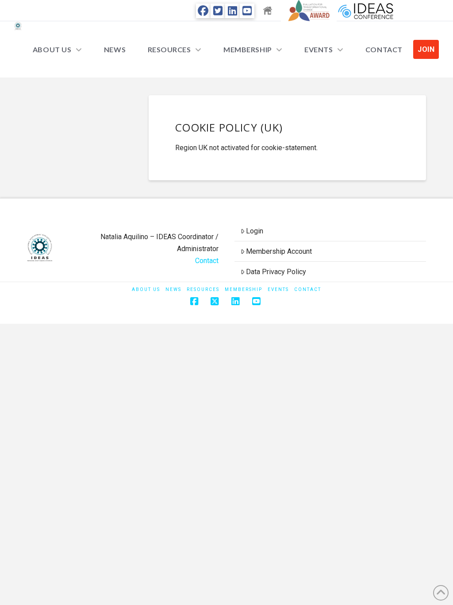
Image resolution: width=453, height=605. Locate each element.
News (173, 289)
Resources (203, 289)
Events (278, 289)
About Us (146, 289)
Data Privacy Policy (276, 272)
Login (254, 231)
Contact (207, 260)
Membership (243, 289)
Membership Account (279, 251)
